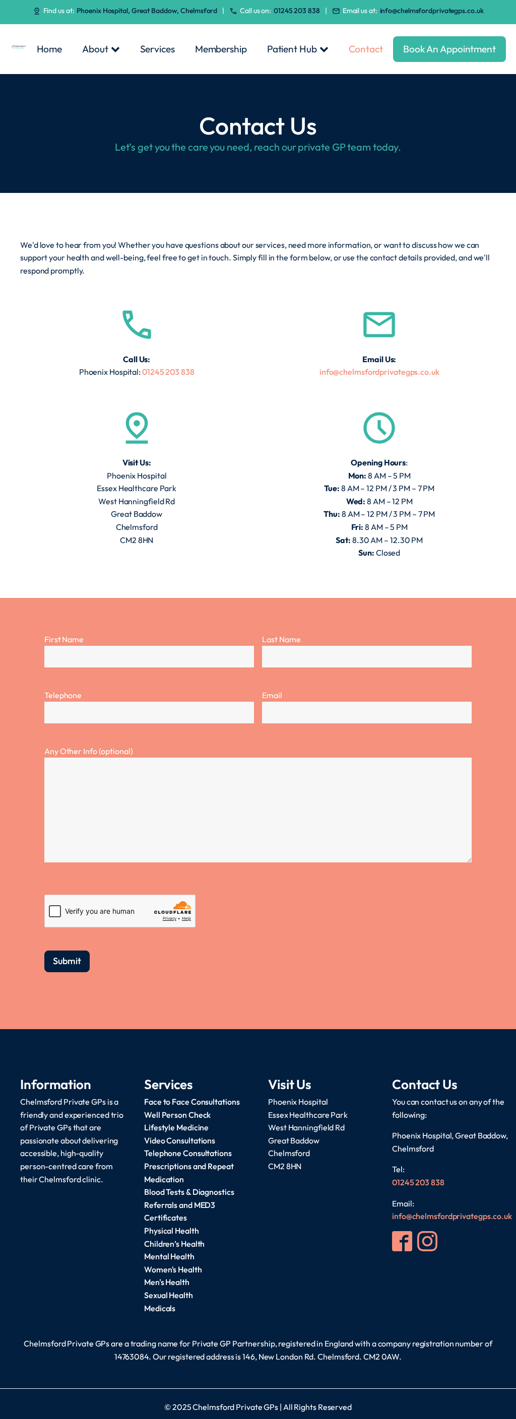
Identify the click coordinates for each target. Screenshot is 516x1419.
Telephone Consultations (188, 1153)
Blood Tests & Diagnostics (189, 1192)
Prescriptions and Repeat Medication (189, 1172)
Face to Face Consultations (191, 1102)
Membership (221, 49)
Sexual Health (168, 1295)
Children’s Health (174, 1244)
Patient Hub (292, 49)
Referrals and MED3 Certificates (179, 1211)
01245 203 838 (297, 10)
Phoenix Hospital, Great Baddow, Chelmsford (147, 10)
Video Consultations (179, 1140)
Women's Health (173, 1269)
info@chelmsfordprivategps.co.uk (432, 10)
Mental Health (169, 1256)
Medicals (159, 1308)
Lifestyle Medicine (176, 1127)
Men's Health (166, 1282)
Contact (366, 49)
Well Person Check (177, 1115)
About (95, 49)
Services (157, 49)
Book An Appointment (449, 49)
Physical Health (171, 1231)
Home (49, 49)
